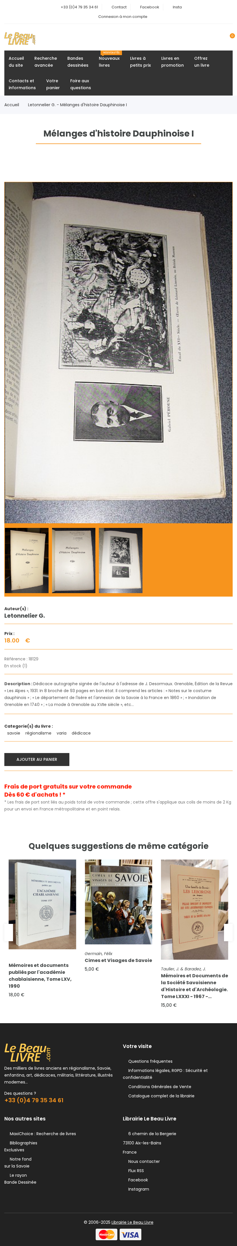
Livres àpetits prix (140, 61)
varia (62, 733)
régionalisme (39, 733)
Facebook (149, 7)
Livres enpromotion (172, 61)
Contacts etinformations (22, 84)
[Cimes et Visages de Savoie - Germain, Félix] (118, 902)
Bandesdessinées (77, 61)
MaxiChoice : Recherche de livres (42, 1134)
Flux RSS (135, 1171)
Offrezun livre (201, 61)
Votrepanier (53, 84)
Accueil (11, 105)
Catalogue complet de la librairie (160, 1096)
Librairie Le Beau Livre (132, 1222)
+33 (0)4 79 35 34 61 (79, 7)
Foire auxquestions (80, 84)
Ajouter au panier (36, 759)
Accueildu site (16, 61)
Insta (177, 7)
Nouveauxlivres (109, 59)
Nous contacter (143, 1161)
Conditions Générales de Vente (158, 1087)
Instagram (137, 1189)
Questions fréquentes (149, 1061)
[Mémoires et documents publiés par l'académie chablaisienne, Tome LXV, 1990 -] (42, 904)
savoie (14, 733)
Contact (119, 7)
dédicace (82, 733)
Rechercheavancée (45, 61)
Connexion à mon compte (122, 16)
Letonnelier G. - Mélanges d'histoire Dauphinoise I (77, 105)
